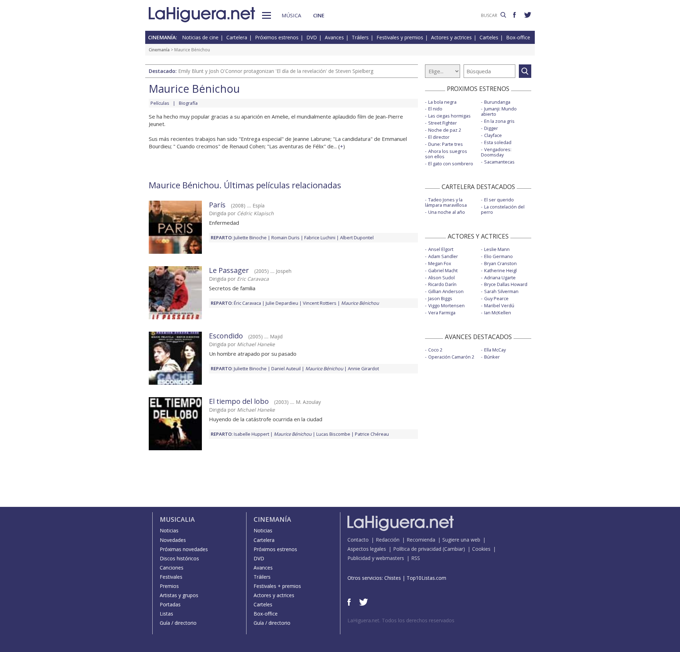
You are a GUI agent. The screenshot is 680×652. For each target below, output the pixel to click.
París (217, 205)
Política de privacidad (417, 548)
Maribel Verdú (499, 305)
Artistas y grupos (179, 595)
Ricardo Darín (442, 284)
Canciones (171, 567)
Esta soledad (497, 142)
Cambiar (453, 548)
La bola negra (442, 102)
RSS (415, 558)
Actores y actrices (451, 37)
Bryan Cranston (500, 263)
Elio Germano (498, 256)
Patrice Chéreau (372, 434)
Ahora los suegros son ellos (446, 154)
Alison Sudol (441, 277)
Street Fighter (442, 123)
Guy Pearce (496, 298)
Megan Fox (439, 263)
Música (291, 15)
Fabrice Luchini (319, 237)
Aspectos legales (366, 548)
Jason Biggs (440, 298)
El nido (435, 108)
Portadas (170, 604)
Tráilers (360, 37)
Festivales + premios (277, 586)
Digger (491, 128)
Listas (166, 613)
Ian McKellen (497, 312)
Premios (169, 586)
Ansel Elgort (440, 249)
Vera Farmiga (441, 312)
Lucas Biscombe (333, 434)
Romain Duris (285, 237)
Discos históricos (179, 558)
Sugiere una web (461, 539)
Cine (318, 15)
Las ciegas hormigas (449, 116)
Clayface (493, 135)
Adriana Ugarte (500, 277)
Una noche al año (446, 212)
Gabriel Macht (443, 270)
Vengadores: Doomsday (496, 152)
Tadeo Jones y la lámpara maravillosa (446, 202)
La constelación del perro (503, 209)
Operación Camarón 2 (451, 357)
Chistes (392, 577)
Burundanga (497, 102)
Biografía (188, 103)
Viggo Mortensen (446, 305)
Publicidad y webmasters (375, 558)
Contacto (358, 539)
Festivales (171, 576)
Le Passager (229, 270)
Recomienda (421, 539)
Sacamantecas (499, 162)
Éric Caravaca (247, 303)
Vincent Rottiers (319, 303)
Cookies (481, 548)
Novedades (173, 540)
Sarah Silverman (501, 291)
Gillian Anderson (446, 291)
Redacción (388, 539)
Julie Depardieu (282, 303)
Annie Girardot (363, 368)
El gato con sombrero (450, 163)
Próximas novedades (184, 549)
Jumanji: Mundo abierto (499, 111)
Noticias (169, 530)
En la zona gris (499, 121)
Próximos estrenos (277, 37)
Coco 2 (435, 350)
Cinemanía (159, 50)
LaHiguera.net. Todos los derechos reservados (400, 620)
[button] (266, 15)
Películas (160, 103)
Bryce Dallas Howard (505, 284)
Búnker (492, 357)
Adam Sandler (443, 256)
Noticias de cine (200, 37)
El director (438, 137)
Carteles (489, 37)
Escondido (226, 336)
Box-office (518, 37)
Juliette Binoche (250, 237)
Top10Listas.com (426, 577)
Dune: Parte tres (445, 144)
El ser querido (499, 199)
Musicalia (177, 519)
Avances (334, 37)
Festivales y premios (399, 37)
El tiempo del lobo (239, 401)
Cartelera (236, 37)
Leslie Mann (497, 249)
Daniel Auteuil (286, 368)
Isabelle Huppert (251, 434)
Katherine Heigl (500, 270)
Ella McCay (495, 350)
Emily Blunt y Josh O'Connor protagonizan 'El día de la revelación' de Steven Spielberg (275, 71)
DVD (311, 37)
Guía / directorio (178, 622)
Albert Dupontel (357, 237)
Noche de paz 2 (444, 130)
